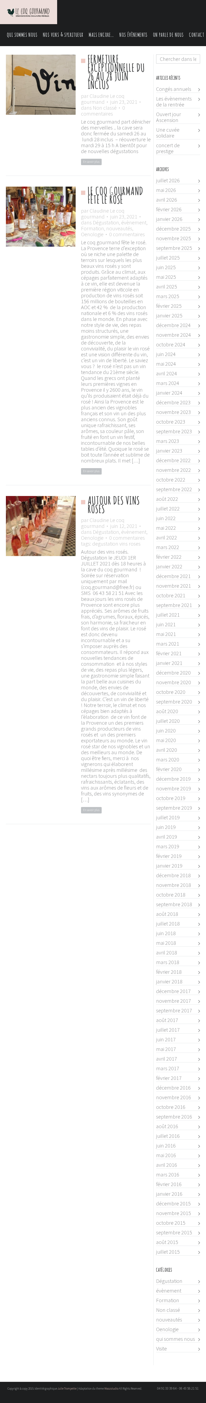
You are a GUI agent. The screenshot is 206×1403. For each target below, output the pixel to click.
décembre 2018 (173, 875)
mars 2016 (167, 1175)
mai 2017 (166, 1049)
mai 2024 (166, 364)
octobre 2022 (170, 480)
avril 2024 (166, 373)
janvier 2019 (169, 866)
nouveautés (119, 228)
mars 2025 (167, 296)
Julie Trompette (67, 1388)
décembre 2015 (173, 1203)
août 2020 (167, 711)
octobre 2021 (170, 595)
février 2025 (169, 306)
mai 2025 (166, 277)
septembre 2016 (174, 1117)
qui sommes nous (175, 1339)
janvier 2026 (169, 219)
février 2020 (169, 769)
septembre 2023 (174, 431)
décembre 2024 (173, 325)
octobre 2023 (170, 422)
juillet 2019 (168, 817)
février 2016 (169, 1184)
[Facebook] (105, 1398)
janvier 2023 (169, 451)
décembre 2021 (173, 576)
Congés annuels (173, 89)
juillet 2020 (168, 721)
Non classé (105, 107)
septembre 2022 (174, 489)
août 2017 (167, 1020)
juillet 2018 (168, 924)
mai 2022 (166, 528)
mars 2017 (167, 1068)
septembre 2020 (174, 702)
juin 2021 (166, 624)
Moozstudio (111, 1388)
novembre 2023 (173, 412)
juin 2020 (166, 731)
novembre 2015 (173, 1213)
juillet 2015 (168, 1252)
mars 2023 (167, 441)
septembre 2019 (174, 808)
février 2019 (169, 856)
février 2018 (169, 972)
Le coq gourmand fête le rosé (115, 196)
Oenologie (92, 234)
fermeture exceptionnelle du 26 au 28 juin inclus (116, 72)
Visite (161, 1349)
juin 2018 (166, 933)
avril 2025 (166, 287)
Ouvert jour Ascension (168, 117)
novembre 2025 (173, 238)
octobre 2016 (170, 1107)
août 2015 (167, 1242)
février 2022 (169, 557)
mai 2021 (166, 634)
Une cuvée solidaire (167, 133)
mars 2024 (167, 383)
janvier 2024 (169, 393)
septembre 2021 (174, 605)
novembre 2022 (173, 470)
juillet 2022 (168, 509)
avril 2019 (166, 837)
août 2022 (167, 499)
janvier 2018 (169, 981)
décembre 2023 (173, 402)
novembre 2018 (173, 885)
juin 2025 (166, 267)
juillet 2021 (168, 615)
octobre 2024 (170, 344)
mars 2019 (167, 846)
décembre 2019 (173, 779)
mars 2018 (167, 962)
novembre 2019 (173, 788)
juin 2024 (166, 354)
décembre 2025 (173, 229)
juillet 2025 (168, 258)
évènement (133, 222)
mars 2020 (167, 759)
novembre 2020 (173, 682)
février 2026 (169, 209)
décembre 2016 (173, 1088)
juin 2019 (166, 827)
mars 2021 (167, 644)
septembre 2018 (174, 904)
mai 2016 (166, 1155)
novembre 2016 (173, 1097)
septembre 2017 (174, 1010)
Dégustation (106, 222)
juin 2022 (166, 518)
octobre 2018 (170, 895)
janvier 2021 (169, 663)
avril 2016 (166, 1165)
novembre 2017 (173, 1001)
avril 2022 (166, 538)
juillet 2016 (168, 1136)
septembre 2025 (174, 248)
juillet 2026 (168, 180)
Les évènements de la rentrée (174, 102)
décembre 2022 (173, 460)
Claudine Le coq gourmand (102, 98)
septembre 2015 (174, 1232)
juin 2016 (166, 1146)
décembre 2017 (173, 991)
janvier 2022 (169, 566)
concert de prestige (168, 148)
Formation (92, 228)
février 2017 (169, 1078)
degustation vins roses (116, 543)
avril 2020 (166, 750)
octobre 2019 (170, 798)
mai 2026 (166, 190)
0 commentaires (103, 110)
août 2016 (167, 1126)
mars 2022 (167, 547)
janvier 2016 (169, 1194)
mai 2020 (166, 740)
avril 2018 (166, 953)
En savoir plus (91, 162)
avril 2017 (166, 1059)
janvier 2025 (169, 316)
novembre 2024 (173, 335)
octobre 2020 (170, 692)
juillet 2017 (168, 1030)
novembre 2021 (173, 586)
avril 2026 (166, 200)
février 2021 (169, 653)
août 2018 (167, 914)
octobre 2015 (170, 1223)
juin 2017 (166, 1039)
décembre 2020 (173, 673)
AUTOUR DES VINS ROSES (114, 505)
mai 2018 (166, 943)
